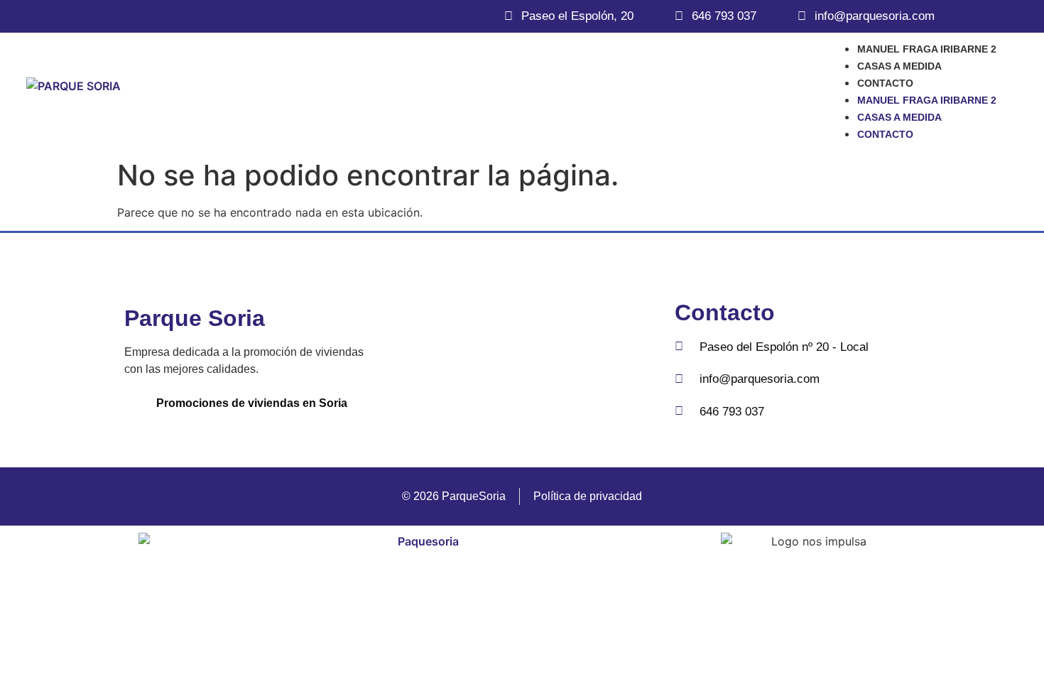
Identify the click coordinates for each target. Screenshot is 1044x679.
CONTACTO (885, 83)
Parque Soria (194, 318)
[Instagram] (545, 361)
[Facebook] (498, 361)
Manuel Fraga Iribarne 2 (926, 49)
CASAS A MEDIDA (899, 66)
